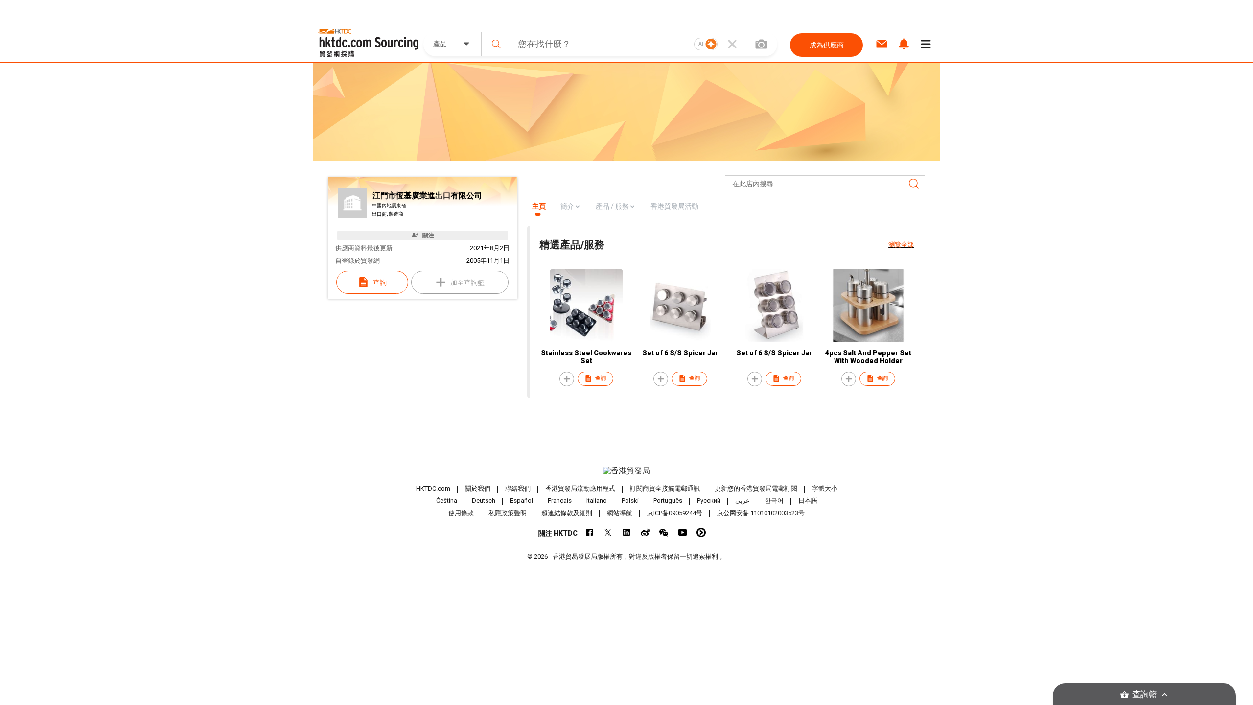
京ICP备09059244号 (674, 513)
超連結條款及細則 (566, 513)
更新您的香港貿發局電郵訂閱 (756, 488)
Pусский (708, 500)
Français (560, 500)
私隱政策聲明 (507, 513)
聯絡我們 (518, 488)
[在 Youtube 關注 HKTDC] (682, 532)
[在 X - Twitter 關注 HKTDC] (608, 532)
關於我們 (477, 488)
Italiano (596, 500)
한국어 (774, 500)
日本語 (807, 500)
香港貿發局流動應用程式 (580, 488)
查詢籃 (1144, 694)
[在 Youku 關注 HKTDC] (701, 532)
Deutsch (483, 500)
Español (521, 500)
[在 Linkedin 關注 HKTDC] (626, 532)
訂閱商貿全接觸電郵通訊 (665, 488)
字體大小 (824, 488)
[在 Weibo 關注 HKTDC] (645, 532)
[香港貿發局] (626, 471)
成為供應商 (827, 45)
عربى (742, 500)
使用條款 (461, 513)
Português (667, 500)
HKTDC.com (433, 488)
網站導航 (619, 513)
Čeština (446, 500)
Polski (630, 500)
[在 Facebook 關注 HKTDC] (589, 532)
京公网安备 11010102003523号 (761, 513)
